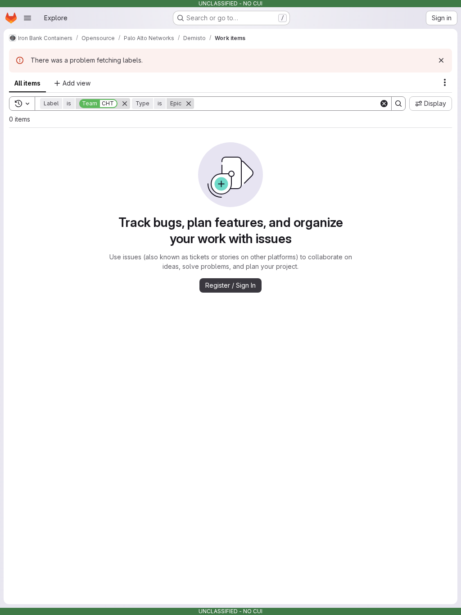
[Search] (398, 103)
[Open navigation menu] (27, 18)
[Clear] (384, 103)
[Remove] (124, 103)
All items (27, 83)
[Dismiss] (441, 60)
